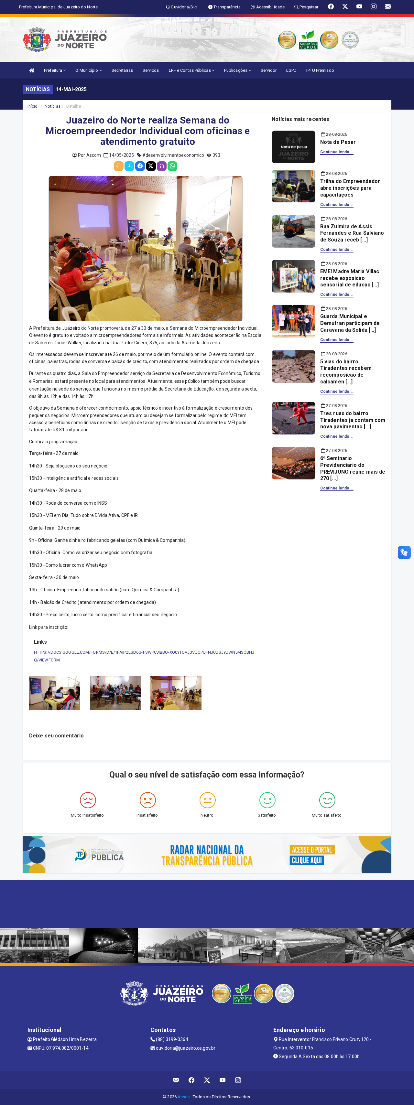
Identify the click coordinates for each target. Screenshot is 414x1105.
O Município (87, 70)
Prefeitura (53, 70)
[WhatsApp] (172, 166)
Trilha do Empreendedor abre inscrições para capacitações (350, 188)
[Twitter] (151, 166)
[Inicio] (32, 70)
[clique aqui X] (207, 1080)
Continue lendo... (337, 152)
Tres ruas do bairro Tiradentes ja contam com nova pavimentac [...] (352, 420)
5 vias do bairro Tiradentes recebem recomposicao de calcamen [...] (346, 372)
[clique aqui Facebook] (191, 1080)
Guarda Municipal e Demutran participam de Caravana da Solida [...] (350, 323)
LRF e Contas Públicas (190, 70)
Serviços (151, 70)
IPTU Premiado (320, 70)
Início (32, 106)
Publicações (236, 70)
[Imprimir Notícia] (119, 166)
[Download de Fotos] (129, 166)
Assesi (184, 1096)
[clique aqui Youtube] (222, 1080)
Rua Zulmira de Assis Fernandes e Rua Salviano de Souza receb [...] (352, 233)
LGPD (291, 70)
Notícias (52, 106)
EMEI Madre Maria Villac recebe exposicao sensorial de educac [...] (349, 278)
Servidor (269, 70)
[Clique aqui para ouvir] (162, 166)
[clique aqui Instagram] (238, 1080)
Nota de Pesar (338, 142)
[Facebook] (140, 166)
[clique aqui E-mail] (176, 1080)
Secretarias (122, 70)
